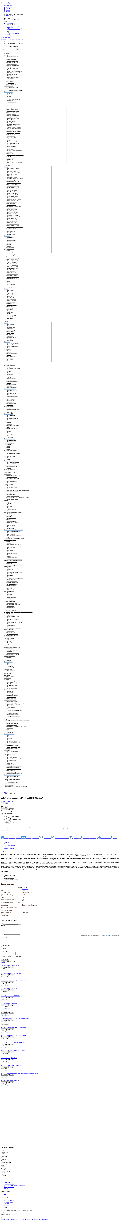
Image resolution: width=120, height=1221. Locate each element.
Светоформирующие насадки (13, 653)
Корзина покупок (14, 33)
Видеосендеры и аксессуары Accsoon (11, 635)
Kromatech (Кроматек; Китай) (13, 118)
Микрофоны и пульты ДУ (12, 418)
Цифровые (9, 152)
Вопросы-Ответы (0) (9, 845)
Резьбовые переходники (12, 554)
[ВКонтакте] (1, 803)
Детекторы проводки (11, 760)
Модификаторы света (8, 648)
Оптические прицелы (11, 722)
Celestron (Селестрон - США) (13, 180)
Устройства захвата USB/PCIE (13, 628)
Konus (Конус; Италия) (12, 117)
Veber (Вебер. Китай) (11, 262)
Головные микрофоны (11, 681)
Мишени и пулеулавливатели (13, 462)
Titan (8, 644)
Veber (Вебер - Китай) (11, 175)
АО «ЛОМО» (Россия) (12, 137)
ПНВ (5, 744)
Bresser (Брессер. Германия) (13, 259)
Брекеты (9, 660)
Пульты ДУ (9, 573)
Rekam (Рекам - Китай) (12, 222)
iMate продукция (7, 678)
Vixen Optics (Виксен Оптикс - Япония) (15, 178)
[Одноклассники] (5, 803)
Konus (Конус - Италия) (12, 174)
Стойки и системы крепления (10, 540)
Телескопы (8, 53)
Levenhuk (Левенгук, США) (13, 56)
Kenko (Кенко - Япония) (12, 209)
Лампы (8, 708)
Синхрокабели (10, 588)
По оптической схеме (8, 86)
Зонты (8, 435)
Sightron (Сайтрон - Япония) (13, 224)
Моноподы (9, 532)
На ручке (9, 350)
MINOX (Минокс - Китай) (12, 215)
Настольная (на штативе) (12, 353)
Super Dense (9, 503)
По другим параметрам (9, 97)
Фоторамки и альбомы (12, 581)
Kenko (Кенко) (10, 306)
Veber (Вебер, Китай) (11, 59)
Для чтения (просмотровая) (13, 343)
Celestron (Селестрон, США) (13, 65)
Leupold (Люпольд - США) (12, 212)
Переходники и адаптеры (12, 499)
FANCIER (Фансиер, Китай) (13, 74)
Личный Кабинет (9, 1200)
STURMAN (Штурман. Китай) (13, 280)
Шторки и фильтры (11, 525)
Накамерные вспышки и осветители (11, 491)
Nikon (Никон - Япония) (12, 177)
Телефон (3, 925)
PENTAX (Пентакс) (11, 313)
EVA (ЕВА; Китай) (11, 121)
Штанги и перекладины (12, 548)
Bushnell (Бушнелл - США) (13, 187)
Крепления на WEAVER (12, 741)
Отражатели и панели (11, 518)
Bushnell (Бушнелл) (11, 302)
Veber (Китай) (10, 328)
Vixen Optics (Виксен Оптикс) (13, 297)
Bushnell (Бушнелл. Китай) (12, 268)
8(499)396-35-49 (10, 15)
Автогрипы (9, 672)
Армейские (9, 243)
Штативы (9, 408)
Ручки (8, 447)
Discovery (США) (11, 330)
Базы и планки (10, 739)
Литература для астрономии (13, 381)
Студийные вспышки (8, 484)
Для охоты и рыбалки (11, 240)
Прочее (7, 719)
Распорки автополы (11, 550)
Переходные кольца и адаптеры (13, 526)
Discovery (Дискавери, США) (13, 62)
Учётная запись (10, 23)
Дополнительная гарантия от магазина (14, 1185)
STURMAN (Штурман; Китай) (13, 133)
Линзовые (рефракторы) (12, 88)
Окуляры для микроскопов (12, 396)
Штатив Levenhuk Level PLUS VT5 (10, 988)
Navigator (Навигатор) (11, 310)
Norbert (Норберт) (11, 312)
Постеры (9, 383)
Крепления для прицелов (9, 733)
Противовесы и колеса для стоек (14, 544)
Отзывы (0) (7, 846)
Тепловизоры (7, 750)
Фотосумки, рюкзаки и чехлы (13, 576)
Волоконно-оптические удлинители (14, 617)
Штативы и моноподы (8, 689)
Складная (9, 352)
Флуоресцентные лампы (12, 595)
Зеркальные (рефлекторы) (12, 87)
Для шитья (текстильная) (12, 346)
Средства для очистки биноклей (13, 409)
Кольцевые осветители (11, 481)
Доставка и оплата (11, 7)
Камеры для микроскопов (12, 390)
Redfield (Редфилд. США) (12, 278)
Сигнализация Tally (11, 625)
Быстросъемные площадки (12, 695)
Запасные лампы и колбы (9, 591)
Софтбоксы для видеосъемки (13, 654)
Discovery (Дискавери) (12, 294)
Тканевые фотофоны (11, 509)
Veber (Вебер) (10, 293)
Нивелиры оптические (11, 770)
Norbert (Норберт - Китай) (12, 218)
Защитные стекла (10, 598)
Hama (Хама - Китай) (11, 205)
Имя (2, 923)
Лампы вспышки (10, 488)
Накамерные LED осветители (13, 496)
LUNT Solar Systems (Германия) (14, 183)
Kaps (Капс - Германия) (12, 208)
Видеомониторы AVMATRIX (13, 616)
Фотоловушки (10, 437)
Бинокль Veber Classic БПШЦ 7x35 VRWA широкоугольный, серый (19, 1073)
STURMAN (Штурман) (12, 315)
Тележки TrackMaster (11, 667)
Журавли (9, 543)
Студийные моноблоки (12, 487)
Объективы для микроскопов (13, 394)
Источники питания (11, 415)
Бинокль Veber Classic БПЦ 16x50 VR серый (13, 1050)
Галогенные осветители (12, 477)
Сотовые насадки (10, 528)
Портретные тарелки (11, 521)
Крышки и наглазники (11, 440)
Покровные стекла (11, 399)
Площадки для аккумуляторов (13, 704)
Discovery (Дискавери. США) (13, 260)
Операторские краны (11, 670)
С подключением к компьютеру (13, 99)
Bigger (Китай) (10, 336)
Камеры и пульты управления (13, 619)
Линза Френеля (10, 358)
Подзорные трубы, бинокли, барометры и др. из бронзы (15, 786)
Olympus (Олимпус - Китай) (13, 219)
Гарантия (8, 8)
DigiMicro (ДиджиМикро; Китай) (14, 128)
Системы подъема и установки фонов (15, 545)
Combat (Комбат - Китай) (12, 196)
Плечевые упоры (10, 659)
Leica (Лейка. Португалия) (12, 271)
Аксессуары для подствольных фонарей (12, 465)
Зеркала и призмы (11, 375)
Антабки (9, 444)
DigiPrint (9, 502)
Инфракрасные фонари (12, 419)
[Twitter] (3, 803)
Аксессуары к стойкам (12, 645)
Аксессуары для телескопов (9, 365)
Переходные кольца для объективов (14, 567)
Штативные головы (11, 534)
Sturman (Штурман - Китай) (13, 188)
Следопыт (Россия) (11, 234)
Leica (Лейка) (10, 308)
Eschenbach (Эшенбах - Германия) (14, 199)
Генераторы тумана (11, 607)
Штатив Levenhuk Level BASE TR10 (11, 973)
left (4, 962)
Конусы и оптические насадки (13, 522)
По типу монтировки (8, 91)
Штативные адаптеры (11, 697)
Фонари (8, 427)
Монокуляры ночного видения (13, 747)
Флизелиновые (10, 510)
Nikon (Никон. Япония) (12, 275)
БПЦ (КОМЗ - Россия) (12, 171)
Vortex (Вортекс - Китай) (12, 230)
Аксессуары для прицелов (9, 438)
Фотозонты (9, 516)
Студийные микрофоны (12, 688)
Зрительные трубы (10, 255)
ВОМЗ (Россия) (10, 334)
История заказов (8, 1202)
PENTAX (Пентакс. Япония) (13, 277)
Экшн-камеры (10, 434)
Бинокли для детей (11, 237)
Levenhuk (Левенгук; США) (13, 108)
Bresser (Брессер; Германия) (13, 109)
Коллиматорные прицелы (12, 723)
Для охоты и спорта (11, 284)
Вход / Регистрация (14, 26)
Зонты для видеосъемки (12, 650)
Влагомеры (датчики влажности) (14, 758)
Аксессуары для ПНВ (8, 413)
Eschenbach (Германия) (12, 337)
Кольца (8, 735)
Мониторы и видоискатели (9, 676)
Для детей (9, 282)
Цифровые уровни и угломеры (13, 767)
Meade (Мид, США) (11, 67)
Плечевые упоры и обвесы (9, 656)
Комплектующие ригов (12, 701)
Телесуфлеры (7, 675)
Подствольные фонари (8, 785)
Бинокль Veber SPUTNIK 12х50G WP (11, 1065)
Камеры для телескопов (12, 367)
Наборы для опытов (11, 393)
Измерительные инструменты (10, 754)
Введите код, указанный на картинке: (11, 956)
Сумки (5, 711)
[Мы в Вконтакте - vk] (5, 1195)
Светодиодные (10, 600)
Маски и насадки (10, 416)
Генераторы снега (10, 606)
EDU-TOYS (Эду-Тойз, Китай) (13, 72)
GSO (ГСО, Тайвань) (11, 75)
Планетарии (9, 424)
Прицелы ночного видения (12, 748)
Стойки (8, 541)
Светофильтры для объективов (13, 570)
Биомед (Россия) (10, 122)
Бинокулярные (10, 159)
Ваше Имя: (4, 948)
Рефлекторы (9, 519)
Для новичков (10, 81)
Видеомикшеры (10, 615)
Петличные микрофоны (12, 685)
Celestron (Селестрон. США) (13, 266)
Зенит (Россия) (10, 232)
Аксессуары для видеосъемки (10, 700)
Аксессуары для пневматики (10, 460)
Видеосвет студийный (8, 629)
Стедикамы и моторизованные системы (12, 647)
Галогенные (9, 594)
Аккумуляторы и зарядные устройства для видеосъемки (18, 702)
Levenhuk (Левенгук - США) (13, 168)
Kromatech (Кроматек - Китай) (13, 181)
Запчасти (9, 397)
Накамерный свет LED (8, 637)
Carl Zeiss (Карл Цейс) (11, 303)
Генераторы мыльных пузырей (13, 604)
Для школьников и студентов (13, 143)
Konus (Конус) (10, 296)
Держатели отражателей (12, 557)
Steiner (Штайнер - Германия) (13, 225)
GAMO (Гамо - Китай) (12, 202)
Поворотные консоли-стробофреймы (14, 559)
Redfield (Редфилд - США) (12, 221)
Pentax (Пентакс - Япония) (12, 184)
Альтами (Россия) (11, 136)
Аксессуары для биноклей (9, 406)
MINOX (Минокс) (11, 309)
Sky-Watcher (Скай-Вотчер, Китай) (14, 58)
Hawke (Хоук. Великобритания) (13, 269)
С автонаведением (11, 100)
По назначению (7, 140)
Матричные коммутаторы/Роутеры (14, 622)
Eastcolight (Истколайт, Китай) (13, 69)
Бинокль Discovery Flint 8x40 (9, 1058)
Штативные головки (11, 698)
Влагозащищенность (11, 252)
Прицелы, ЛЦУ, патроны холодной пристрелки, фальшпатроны (17, 720)
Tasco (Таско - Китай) (11, 228)
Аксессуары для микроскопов (10, 388)
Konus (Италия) (10, 331)
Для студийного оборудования (13, 716)
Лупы (6, 321)
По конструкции (7, 349)
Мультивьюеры (10, 623)
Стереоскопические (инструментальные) (15, 155)
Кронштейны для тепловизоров (13, 452)
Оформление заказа (14, 35)
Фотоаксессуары (7, 566)
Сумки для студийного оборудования (15, 578)
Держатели (9, 556)
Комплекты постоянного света (13, 475)
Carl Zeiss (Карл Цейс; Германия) (14, 127)
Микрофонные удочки (11, 682)
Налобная (9, 355)
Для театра (9, 238)
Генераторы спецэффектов (9, 601)
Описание (7, 842)
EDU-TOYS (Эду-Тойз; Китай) (13, 130)
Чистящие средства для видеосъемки (14, 710)
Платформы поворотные (12, 562)
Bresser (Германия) (11, 325)
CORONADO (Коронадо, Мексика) (14, 71)
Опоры (8, 446)
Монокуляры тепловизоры (12, 751)
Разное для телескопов (12, 387)
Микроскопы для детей (12, 141)
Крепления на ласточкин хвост (13, 742)
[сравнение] (12, 809)
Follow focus (9, 657)
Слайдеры (9, 664)
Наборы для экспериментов (13, 425)
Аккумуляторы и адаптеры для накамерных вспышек (18, 497)
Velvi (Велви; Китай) (11, 134)
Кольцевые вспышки (11, 494)
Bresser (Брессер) (10, 291)
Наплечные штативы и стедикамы (14, 535)
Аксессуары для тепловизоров (10, 450)
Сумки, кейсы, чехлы (11, 380)
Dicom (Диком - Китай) (12, 197)
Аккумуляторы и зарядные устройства (15, 572)
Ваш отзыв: (4, 951)
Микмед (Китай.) (10, 119)
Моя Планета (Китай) (11, 299)
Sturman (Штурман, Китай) (12, 68)
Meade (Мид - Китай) (11, 213)
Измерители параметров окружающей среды (16, 761)
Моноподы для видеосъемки (13, 694)
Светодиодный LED (11, 632)
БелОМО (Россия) (11, 231)
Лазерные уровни (10, 764)
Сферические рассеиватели (12, 524)
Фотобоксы (9, 563)
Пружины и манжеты (11, 463)
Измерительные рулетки (12, 757)
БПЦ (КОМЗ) (10, 318)
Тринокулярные (10, 160)
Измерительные (10, 347)
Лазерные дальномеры (11, 772)
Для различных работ (11, 146)
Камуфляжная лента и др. (12, 780)
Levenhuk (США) (10, 324)
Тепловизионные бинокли (12, 752)
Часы (8, 430)
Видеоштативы (10, 691)
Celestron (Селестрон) (11, 300)
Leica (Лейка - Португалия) (12, 210)
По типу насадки (7, 156)
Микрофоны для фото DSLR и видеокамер (16, 683)
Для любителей (10, 83)
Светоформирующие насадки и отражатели (13, 512)
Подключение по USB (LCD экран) (14, 162)
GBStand (9, 641)
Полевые (9, 244)
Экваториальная (10, 94)
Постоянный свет (7, 474)
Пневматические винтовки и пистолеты (12, 774)
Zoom (8, 250)
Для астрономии (10, 247)
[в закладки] (9, 809)
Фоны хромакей (7, 673)
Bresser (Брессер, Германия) (13, 61)
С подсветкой (10, 359)
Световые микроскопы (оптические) (14, 150)
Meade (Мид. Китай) (11, 272)
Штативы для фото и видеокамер (14, 531)
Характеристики (8, 843)
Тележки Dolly (10, 666)
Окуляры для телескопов (12, 372)
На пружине (9, 506)
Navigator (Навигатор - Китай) (13, 216)
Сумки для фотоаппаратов (12, 714)
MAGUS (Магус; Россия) (12, 112)
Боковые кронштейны (11, 736)
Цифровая (9, 360)
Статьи (8, 10)
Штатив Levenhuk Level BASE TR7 (10, 1003)
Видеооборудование (10, 610)
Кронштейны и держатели (12, 705)
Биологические (10, 149)
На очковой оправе (11, 356)
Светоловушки (10, 587)
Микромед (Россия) (11, 114)
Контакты (8, 11)
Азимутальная (10, 93)
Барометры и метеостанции (12, 428)
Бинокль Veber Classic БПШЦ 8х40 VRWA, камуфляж (15, 1042)
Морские (9, 246)
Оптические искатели (11, 378)
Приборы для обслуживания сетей (14, 766)
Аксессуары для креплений (9, 443)
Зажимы (9, 551)
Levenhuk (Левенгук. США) (13, 258)
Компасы (9, 422)
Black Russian (10, 728)
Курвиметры (9, 763)
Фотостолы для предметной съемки (14, 565)
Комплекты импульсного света (13, 485)
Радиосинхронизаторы (11, 584)
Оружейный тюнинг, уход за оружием (12, 779)
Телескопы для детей (11, 80)
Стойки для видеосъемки (9, 638)
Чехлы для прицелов (11, 441)
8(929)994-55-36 (18, 43)
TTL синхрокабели (11, 589)
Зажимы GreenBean (11, 707)
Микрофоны (6, 679)
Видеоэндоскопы (10, 755)
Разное (5, 421)
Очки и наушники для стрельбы (10, 783)
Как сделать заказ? (9, 848)
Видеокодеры (10, 613)
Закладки (6, 1203)
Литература (9, 402)
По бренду (6, 55)
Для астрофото (10, 374)
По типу (5, 147)
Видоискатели (10, 575)
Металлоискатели (11, 432)
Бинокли (7, 165)
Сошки (8, 449)
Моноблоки (9, 738)
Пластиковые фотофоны (12, 507)
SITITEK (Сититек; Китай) (12, 125)
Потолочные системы (11, 547)
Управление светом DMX (12, 634)
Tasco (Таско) (10, 316)
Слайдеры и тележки (8, 661)
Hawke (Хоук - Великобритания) (14, 206)
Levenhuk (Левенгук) (11, 290)
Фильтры (9, 377)
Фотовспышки (10, 493)
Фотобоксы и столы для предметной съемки (13, 560)
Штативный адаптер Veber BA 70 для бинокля (13, 980)
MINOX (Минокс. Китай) (12, 274)
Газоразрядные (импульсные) (13, 592)
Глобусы (9, 431)
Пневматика (9, 731)
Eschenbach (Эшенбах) (11, 305)
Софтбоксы (9, 513)
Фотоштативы (10, 692)
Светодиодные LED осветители (13, 480)
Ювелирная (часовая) (11, 344)
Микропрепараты (10, 391)
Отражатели (9, 651)
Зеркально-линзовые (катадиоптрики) (15, 90)
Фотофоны (6, 500)
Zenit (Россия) (10, 340)
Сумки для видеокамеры (12, 713)
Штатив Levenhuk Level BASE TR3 (10, 996)
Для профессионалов (11, 84)
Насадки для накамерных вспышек (14, 515)
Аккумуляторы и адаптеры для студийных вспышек (18, 490)
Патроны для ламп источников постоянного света (17, 482)
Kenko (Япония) (10, 338)
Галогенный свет (10, 631)
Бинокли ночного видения (12, 745)
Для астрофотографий (11, 102)
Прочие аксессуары (11, 579)
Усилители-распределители (12, 626)
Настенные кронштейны (12, 553)
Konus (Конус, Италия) (12, 64)
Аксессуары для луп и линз (9, 456)
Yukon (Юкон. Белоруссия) (12, 265)
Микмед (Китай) (10, 333)
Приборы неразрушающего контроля (15, 773)
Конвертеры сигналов (11, 620)
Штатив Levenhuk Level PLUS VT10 (11, 965)
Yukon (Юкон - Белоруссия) (13, 186)
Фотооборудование (10, 472)
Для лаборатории (10, 144)
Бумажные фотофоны (11, 504)
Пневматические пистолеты (13, 777)
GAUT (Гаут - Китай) (11, 203)
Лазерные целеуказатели (12, 725)
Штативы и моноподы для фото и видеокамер (13, 529)
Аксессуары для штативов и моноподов (15, 538)
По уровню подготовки (9, 78)
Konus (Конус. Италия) (12, 263)
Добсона (9, 96)
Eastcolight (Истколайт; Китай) (13, 124)
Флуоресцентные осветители (13, 478)
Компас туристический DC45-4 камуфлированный (15, 1018)
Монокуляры (8, 287)
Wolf (8, 729)
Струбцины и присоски (12, 537)
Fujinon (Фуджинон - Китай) (13, 200)
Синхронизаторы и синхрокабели (11, 582)
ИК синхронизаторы (11, 585)
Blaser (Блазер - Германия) (12, 191)
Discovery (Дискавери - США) (13, 172)
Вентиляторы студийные (12, 603)
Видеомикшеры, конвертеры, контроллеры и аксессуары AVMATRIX (18, 612)
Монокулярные (10, 158)
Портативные (10, 153)
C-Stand (9, 639)
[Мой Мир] (7, 803)
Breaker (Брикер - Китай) (12, 193)
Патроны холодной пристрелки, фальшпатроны (17, 726)
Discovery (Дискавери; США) (13, 111)
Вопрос (3, 934)
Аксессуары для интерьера (9, 469)
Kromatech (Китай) (11, 327)
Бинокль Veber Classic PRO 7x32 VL (11, 1080)
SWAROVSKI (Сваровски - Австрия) (15, 227)
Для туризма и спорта (11, 241)
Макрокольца (10, 569)
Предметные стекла (11, 400)
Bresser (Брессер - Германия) (13, 169)
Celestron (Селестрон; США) (13, 115)
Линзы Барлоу (10, 371)
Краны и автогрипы (8, 669)
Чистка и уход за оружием (12, 782)
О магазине (9, 5)
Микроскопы (8, 105)
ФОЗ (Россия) (10, 138)
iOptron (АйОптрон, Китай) (13, 77)
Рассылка (6, 1205)
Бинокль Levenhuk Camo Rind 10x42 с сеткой (13, 1035)
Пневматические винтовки (12, 776)
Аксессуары (8, 363)
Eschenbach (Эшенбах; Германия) (14, 131)
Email (2, 927)
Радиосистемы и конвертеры (13, 686)
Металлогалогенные (11, 597)
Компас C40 (4, 1011)
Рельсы (8, 663)
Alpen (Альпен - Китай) (12, 190)
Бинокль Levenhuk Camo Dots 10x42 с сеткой (13, 1027)
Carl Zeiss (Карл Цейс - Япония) (13, 194)
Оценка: (3, 946)
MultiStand (9, 642)
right (2, 962)
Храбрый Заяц (10, 732)
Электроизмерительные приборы (14, 769)
